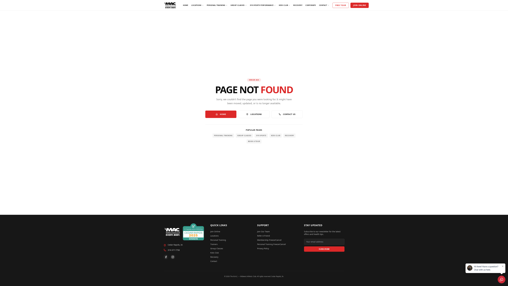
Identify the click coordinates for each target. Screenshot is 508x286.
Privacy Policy (263, 248)
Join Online (359, 5)
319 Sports (261, 135)
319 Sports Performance (262, 5)
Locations (196, 5)
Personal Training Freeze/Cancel (271, 244)
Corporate (310, 5)
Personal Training (216, 5)
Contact (323, 5)
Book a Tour (254, 141)
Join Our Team (263, 231)
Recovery (297, 5)
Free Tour (340, 5)
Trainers (214, 244)
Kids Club (283, 5)
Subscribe (324, 249)
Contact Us (289, 114)
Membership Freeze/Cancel (269, 240)
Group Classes (238, 5)
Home (185, 5)
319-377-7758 (174, 250)
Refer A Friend (263, 235)
